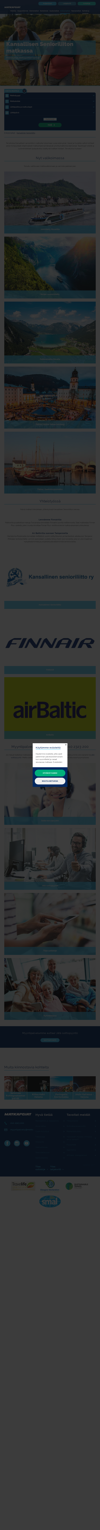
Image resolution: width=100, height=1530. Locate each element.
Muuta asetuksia (50, 781)
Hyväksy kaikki (50, 773)
